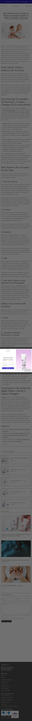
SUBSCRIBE (8, 368)
